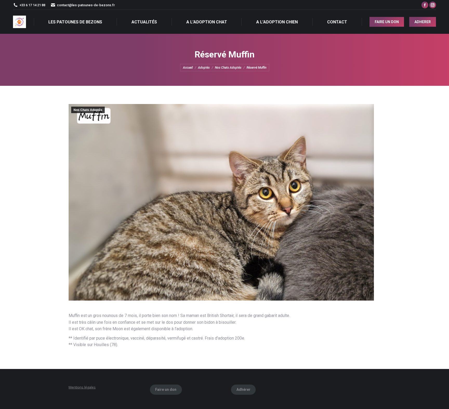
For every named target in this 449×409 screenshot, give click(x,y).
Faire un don (165, 389)
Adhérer (243, 389)
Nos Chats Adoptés (88, 110)
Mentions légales (82, 387)
